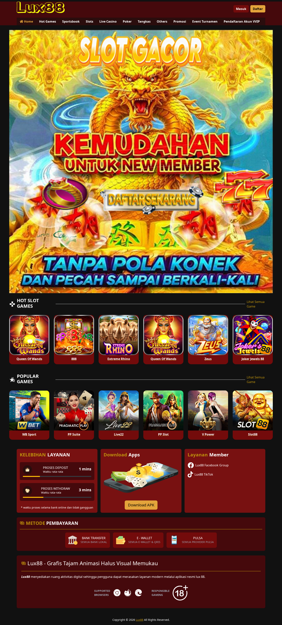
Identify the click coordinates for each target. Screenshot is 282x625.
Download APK (141, 505)
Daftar (258, 9)
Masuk (241, 9)
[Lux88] (41, 7)
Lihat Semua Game (256, 304)
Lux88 (139, 620)
